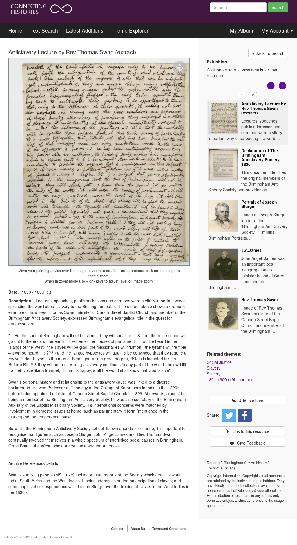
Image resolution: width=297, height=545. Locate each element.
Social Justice (219, 362)
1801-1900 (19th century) (230, 379)
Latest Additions (84, 30)
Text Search (44, 30)
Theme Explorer (129, 30)
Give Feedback (251, 443)
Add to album (251, 401)
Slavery (213, 368)
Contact (117, 528)
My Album (241, 30)
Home (15, 30)
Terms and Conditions (169, 528)
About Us (138, 528)
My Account (275, 30)
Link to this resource (250, 431)
